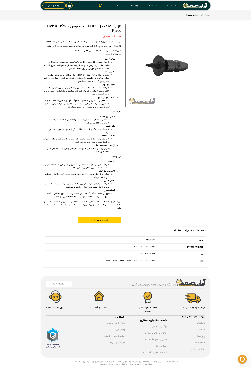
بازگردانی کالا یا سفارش (155, 333)
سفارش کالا (161, 346)
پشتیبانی (120, 329)
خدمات (154, 5)
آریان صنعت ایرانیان (116, 364)
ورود (59, 5)
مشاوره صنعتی (198, 349)
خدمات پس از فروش (114, 336)
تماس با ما (115, 5)
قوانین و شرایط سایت (156, 339)
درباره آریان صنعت (116, 323)
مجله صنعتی (134, 5)
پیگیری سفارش (159, 326)
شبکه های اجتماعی (115, 342)
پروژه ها (201, 336)
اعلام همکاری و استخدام (154, 352)
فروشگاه (173, 5)
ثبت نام (51, 5)
